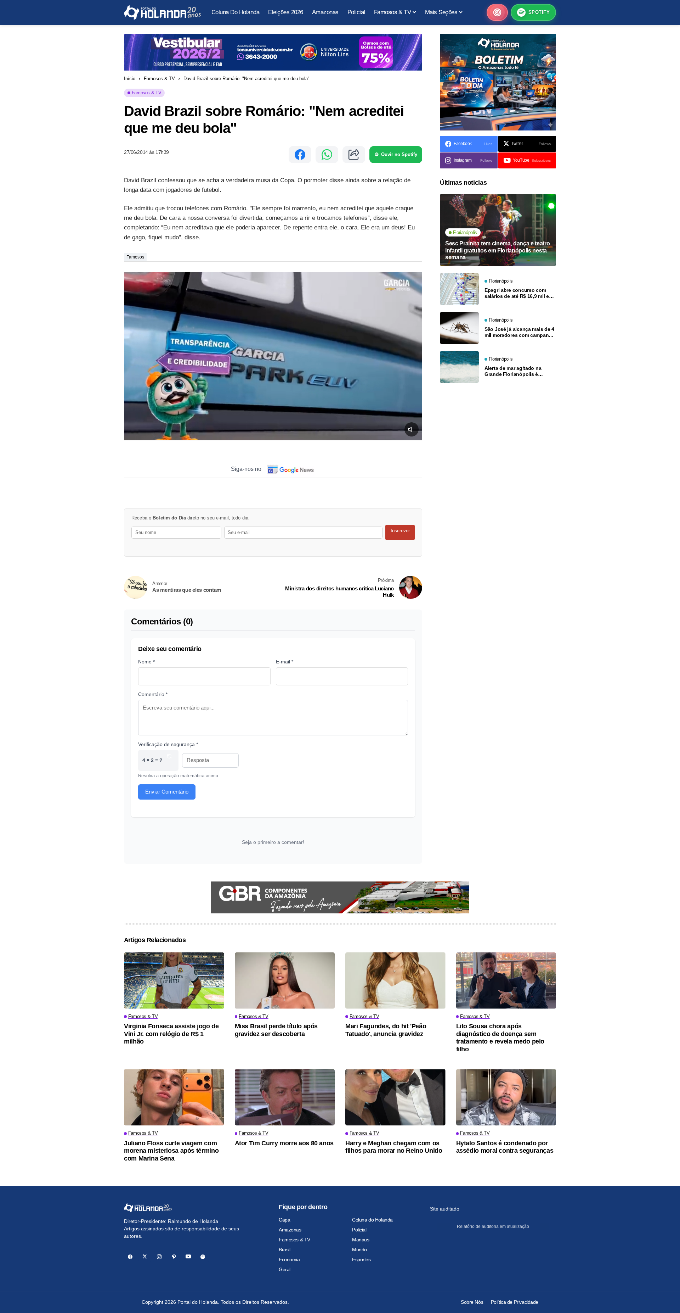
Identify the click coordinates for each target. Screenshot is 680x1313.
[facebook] (130, 1257)
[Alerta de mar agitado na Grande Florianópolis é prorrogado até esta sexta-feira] (459, 367)
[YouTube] (188, 1257)
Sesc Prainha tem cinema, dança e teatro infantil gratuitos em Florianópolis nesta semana (497, 250)
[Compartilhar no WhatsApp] (327, 154)
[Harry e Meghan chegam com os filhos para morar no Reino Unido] (395, 1097)
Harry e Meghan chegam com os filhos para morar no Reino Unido (393, 1147)
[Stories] (497, 12)
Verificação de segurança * (168, 744)
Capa (284, 1220)
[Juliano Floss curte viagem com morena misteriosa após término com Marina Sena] (174, 1097)
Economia (289, 1259)
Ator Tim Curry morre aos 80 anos (284, 1143)
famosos (135, 257)
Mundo (359, 1249)
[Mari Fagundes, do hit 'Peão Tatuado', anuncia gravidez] (395, 980)
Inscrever (400, 530)
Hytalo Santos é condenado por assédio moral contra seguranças (505, 1147)
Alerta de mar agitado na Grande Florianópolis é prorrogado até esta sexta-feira (515, 371)
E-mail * (284, 661)
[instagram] (159, 1257)
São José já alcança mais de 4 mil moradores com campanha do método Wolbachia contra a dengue (519, 332)
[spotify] (203, 1257)
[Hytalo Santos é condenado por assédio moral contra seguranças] (506, 1097)
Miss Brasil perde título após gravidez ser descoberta (276, 1030)
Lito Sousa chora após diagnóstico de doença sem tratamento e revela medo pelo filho (500, 1038)
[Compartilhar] (353, 154)
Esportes (361, 1259)
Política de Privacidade (514, 1302)
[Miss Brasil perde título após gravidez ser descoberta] (285, 980)
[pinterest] (174, 1257)
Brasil (284, 1249)
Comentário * (153, 694)
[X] (144, 1257)
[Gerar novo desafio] (169, 760)
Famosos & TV (159, 78)
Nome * (146, 661)
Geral (284, 1269)
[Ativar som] (411, 429)
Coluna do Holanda (372, 1220)
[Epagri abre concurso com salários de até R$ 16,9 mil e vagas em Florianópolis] (459, 289)
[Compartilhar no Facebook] (300, 154)
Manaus (360, 1239)
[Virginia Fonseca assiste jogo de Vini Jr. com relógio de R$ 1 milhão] (174, 980)
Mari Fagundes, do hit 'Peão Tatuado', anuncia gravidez (385, 1030)
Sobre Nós (472, 1302)
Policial (359, 1230)
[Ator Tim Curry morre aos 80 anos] (285, 1097)
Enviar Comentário (166, 792)
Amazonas (290, 1230)
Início (129, 78)
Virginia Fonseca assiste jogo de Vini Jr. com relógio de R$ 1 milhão (171, 1034)
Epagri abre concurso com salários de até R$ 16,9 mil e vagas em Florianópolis (516, 293)
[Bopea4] (162, 12)
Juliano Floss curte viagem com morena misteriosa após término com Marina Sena (171, 1151)
